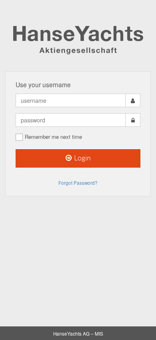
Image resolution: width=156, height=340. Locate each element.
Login (82, 158)
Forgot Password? (78, 183)
